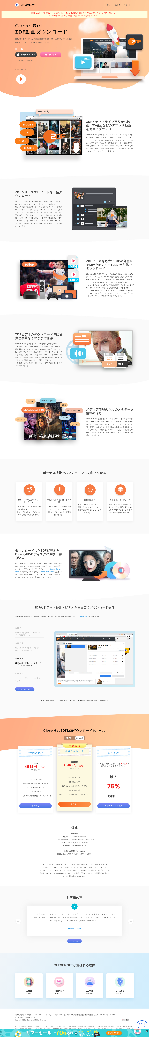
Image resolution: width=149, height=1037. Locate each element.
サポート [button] (127, 5)
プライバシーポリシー (37, 1015)
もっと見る (74, 941)
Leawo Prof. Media (47, 572)
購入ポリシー (50, 1015)
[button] (18, 921)
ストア (118, 5)
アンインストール (105, 1015)
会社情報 (86, 1015)
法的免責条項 (19, 1015)
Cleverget (30, 1020)
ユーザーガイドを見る (25, 689)
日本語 (126, 1020)
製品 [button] (109, 5)
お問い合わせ (94, 1015)
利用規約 (79, 1015)
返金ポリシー (59, 1015)
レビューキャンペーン (29, 1017)
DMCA (27, 1015)
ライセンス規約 (70, 1015)
